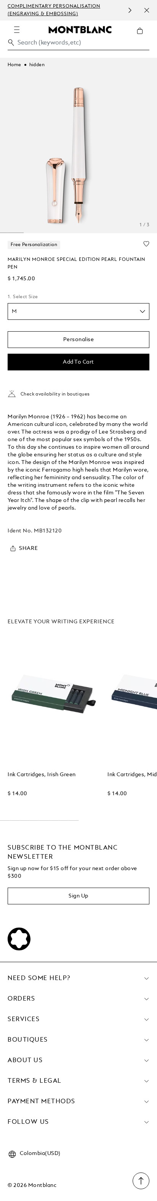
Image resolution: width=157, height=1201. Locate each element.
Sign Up (78, 896)
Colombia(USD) (40, 1153)
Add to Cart (78, 362)
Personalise (78, 339)
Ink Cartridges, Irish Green (42, 774)
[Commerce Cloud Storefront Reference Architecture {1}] (80, 29)
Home (14, 65)
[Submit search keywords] (11, 42)
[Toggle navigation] (17, 30)
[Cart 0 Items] (142, 36)
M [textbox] (14, 311)
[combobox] (78, 44)
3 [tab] (16, 232)
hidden (37, 65)
